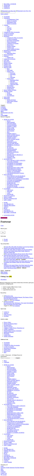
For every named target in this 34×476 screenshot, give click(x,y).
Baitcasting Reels (11, 53)
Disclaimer (6, 333)
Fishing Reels (7, 52)
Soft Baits (12, 77)
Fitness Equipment (11, 42)
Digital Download (8, 35)
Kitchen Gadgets (11, 46)
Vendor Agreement (8, 336)
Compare (6, 460)
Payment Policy (8, 325)
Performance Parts (11, 22)
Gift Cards (6, 60)
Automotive (7, 18)
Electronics (6, 36)
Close (2, 225)
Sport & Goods (7, 67)
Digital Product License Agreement (12, 330)
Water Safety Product (12, 101)
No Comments (16, 300)
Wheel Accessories (11, 23)
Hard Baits (12, 74)
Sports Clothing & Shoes (13, 49)
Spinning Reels (11, 87)
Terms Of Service (8, 326)
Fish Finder (10, 70)
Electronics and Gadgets (16, 160)
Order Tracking (7, 314)
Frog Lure (12, 73)
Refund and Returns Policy (10, 323)
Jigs (11, 76)
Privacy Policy (7, 322)
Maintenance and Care (15, 167)
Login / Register (8, 462)
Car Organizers (12, 162)
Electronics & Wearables (13, 40)
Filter (3, 232)
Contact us (6, 312)
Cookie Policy (7, 335)
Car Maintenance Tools (13, 19)
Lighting (10, 166)
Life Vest (9, 29)
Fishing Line (10, 57)
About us (6, 313)
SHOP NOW (4, 218)
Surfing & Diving (11, 100)
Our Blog (6, 316)
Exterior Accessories (14, 163)
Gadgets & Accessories (13, 43)
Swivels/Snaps (10, 95)
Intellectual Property (9, 332)
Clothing (6, 25)
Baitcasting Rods (14, 80)
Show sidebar (4, 272)
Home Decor (10, 44)
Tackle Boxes (10, 88)
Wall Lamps (7, 97)
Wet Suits (9, 102)
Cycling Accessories (9, 33)
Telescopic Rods (14, 84)
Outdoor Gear (10, 47)
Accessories (7, 16)
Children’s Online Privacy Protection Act (14, 328)
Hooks (8, 92)
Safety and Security (14, 170)
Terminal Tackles (8, 91)
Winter (8, 30)
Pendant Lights (7, 66)
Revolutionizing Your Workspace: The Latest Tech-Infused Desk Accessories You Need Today (18, 303)
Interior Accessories (12, 20)
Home (2, 270)
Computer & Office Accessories (12, 32)
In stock (6, 240)
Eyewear (9, 28)
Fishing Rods (10, 78)
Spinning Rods (14, 83)
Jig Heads (9, 94)
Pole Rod (12, 81)
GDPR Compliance (9, 329)
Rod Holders (10, 85)
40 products (3, 279)
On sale (6, 239)
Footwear (6, 56)
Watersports (7, 98)
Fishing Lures (10, 71)
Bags (8, 68)
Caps (8, 26)
